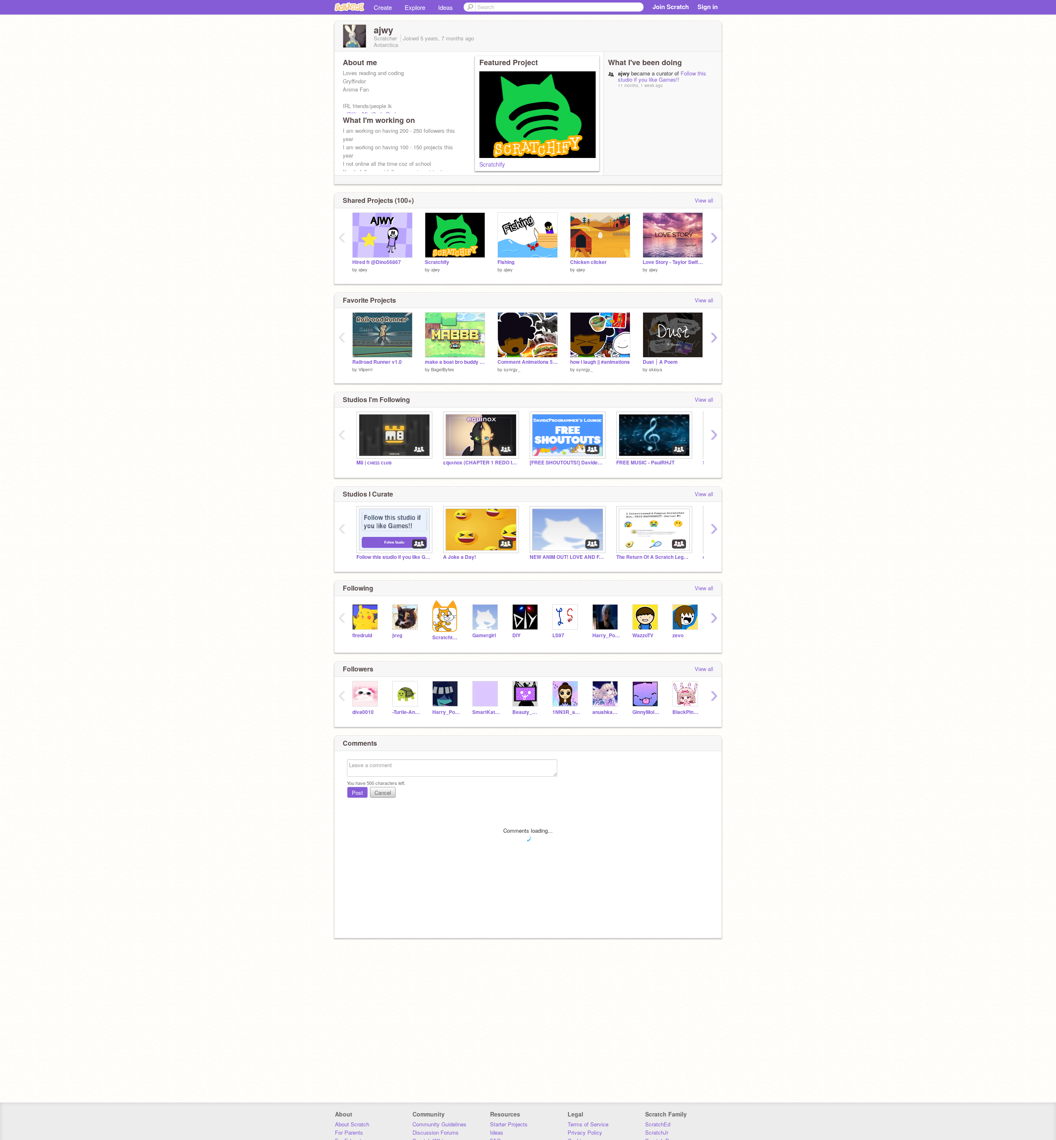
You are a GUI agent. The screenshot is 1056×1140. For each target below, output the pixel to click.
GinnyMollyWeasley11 (646, 712)
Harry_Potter (606, 635)
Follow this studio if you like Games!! (662, 76)
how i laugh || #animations (600, 361)
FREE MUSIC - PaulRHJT (645, 462)
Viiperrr (365, 369)
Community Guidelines (439, 1124)
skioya (655, 369)
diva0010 (363, 712)
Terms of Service (588, 1124)
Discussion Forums (435, 1132)
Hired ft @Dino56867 (376, 262)
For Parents (349, 1132)
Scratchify (492, 164)
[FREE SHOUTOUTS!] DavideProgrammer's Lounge (567, 462)
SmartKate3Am (486, 712)
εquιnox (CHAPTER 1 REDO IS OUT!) (480, 462)
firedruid (362, 635)
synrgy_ (512, 369)
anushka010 (606, 712)
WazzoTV (642, 635)
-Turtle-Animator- (406, 712)
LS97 (558, 635)
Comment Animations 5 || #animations (527, 361)
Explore (415, 7)
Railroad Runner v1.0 (377, 361)
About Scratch (352, 1124)
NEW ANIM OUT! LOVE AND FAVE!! (567, 557)
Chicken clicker (588, 262)
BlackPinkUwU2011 (686, 712)
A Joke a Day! (459, 557)
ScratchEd (657, 1124)
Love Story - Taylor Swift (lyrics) (673, 262)
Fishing (505, 262)
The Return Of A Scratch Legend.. (653, 557)
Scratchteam (446, 637)
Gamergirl (484, 635)
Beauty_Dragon (526, 712)
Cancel (383, 792)
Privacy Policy (585, 1132)
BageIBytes (442, 369)
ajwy (363, 269)
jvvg (397, 635)
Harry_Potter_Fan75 (446, 712)
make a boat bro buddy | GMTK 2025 (455, 361)
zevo (678, 635)
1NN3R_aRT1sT (566, 712)
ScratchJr (656, 1132)
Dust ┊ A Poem (660, 361)
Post (357, 792)
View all (704, 200)
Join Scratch (671, 6)
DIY (516, 635)
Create (383, 7)
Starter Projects (509, 1124)
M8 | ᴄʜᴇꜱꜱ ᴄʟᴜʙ (373, 462)
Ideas (445, 7)
